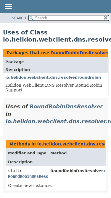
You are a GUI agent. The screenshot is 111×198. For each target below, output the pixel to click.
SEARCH (19, 18)
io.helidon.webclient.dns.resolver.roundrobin (53, 77)
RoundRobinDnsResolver (80, 52)
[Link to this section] (8, 129)
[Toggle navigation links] (8, 7)
